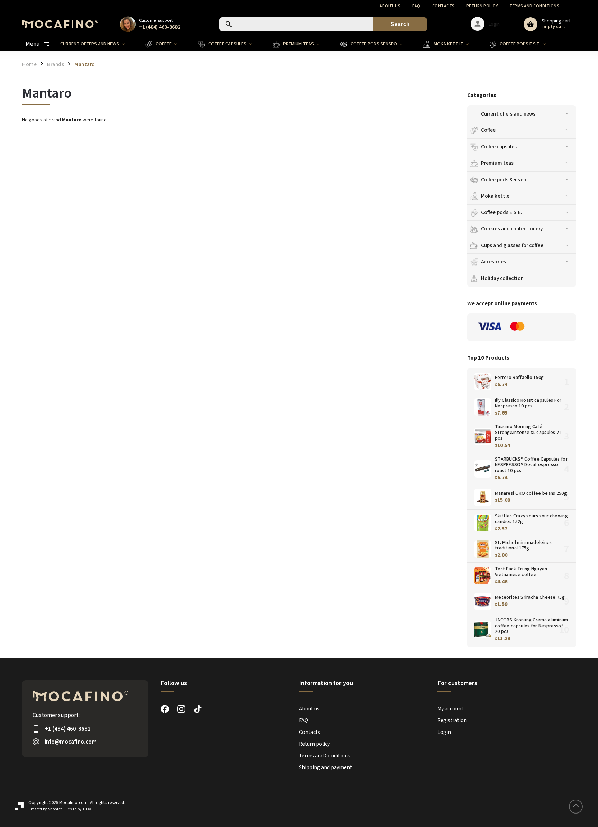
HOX (87, 809)
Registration (452, 720)
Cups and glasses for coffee (512, 245)
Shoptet (55, 809)
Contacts (443, 6)
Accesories (493, 261)
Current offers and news (508, 114)
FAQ (416, 6)
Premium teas (497, 163)
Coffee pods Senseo (503, 179)
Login (444, 732)
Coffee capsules (499, 147)
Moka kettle (495, 196)
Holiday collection (502, 278)
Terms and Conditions (534, 6)
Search (400, 24)
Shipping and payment (325, 767)
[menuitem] (97, 44)
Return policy (482, 6)
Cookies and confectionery (512, 229)
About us (390, 6)
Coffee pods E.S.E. (501, 212)
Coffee (488, 130)
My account (450, 708)
